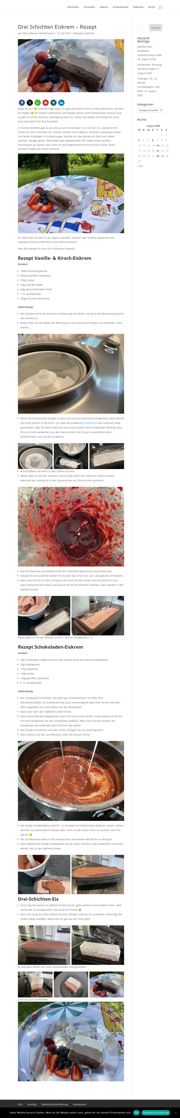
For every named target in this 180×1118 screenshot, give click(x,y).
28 (157, 156)
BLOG (151, 7)
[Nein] (175, 1112)
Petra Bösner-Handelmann (38, 33)
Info (20, 1104)
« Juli (140, 166)
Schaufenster (120, 7)
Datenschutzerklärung (54, 1104)
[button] (22, 103)
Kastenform (91, 423)
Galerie (104, 7)
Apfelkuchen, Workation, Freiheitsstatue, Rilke (149, 51)
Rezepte (78, 33)
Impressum (79, 1104)
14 (157, 145)
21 (157, 150)
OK (136, 1112)
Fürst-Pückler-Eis (91, 128)
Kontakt (32, 1104)
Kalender (138, 7)
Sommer (90, 33)
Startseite (73, 7)
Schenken (89, 7)
